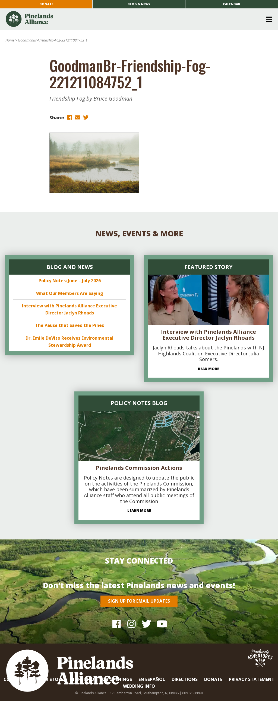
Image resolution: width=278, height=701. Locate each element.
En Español (151, 679)
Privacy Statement (251, 679)
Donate (46, 4)
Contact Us (18, 679)
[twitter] (86, 117)
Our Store (51, 679)
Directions (185, 679)
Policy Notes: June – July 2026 (70, 281)
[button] (137, 19)
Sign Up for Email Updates (139, 601)
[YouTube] (161, 623)
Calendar (231, 4)
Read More (208, 368)
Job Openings (116, 679)
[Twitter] (146, 623)
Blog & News (139, 4)
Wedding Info (139, 686)
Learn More (139, 510)
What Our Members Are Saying (69, 293)
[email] (77, 117)
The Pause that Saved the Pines (69, 325)
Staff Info (82, 679)
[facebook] (69, 117)
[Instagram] (131, 623)
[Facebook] (116, 623)
